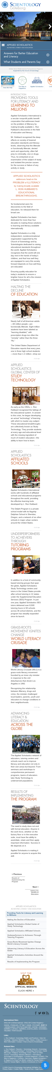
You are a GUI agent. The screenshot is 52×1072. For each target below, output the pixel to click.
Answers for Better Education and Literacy (21, 55)
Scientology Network (31, 1049)
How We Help (7, 88)
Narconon (28, 1058)
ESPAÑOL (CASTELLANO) (28, 1029)
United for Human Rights (35, 1060)
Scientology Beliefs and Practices (27, 1038)
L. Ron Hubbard (9, 1038)
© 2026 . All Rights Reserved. (24, 1067)
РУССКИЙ (36, 1025)
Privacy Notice (7, 1069)
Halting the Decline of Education (21, 920)
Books (32, 1040)
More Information (9, 1042)
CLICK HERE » (26, 990)
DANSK (6, 1025)
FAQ (27, 1040)
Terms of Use (29, 1069)
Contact (19, 1042)
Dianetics (19, 1049)
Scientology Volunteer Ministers (20, 1054)
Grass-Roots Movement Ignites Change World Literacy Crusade (24, 943)
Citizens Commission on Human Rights (34, 1062)
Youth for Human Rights (12, 1062)
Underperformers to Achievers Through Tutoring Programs (24, 936)
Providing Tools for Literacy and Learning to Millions (25, 914)
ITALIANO (7, 1031)
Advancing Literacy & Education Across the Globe (26, 949)
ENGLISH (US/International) (13, 1023)
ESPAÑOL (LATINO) (11, 1029)
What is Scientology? (18, 1051)
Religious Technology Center (21, 1053)
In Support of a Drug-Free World (15, 1060)
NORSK (35, 1027)
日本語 (28, 1025)
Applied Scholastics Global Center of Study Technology (23, 925)
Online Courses (41, 1040)
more (36, 358)
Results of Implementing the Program (23, 962)
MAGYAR (27, 1027)
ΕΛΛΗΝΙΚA (42, 1029)
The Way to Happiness (22, 87)
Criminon (21, 1058)
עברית (22, 1025)
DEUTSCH (20, 1027)
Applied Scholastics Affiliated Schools (23, 931)
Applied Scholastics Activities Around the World (25, 956)
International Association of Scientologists (22, 1055)
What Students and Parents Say (22, 62)
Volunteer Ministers (18, 1040)
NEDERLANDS (10, 1027)
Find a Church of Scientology (33, 1042)
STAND (41, 1056)
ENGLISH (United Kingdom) (33, 1023)
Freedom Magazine (31, 1056)
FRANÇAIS (14, 1025)
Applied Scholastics (36, 86)
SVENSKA (42, 1027)
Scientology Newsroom (34, 1051)
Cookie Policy (18, 1069)
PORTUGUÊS (17, 1031)
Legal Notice (39, 1069)
